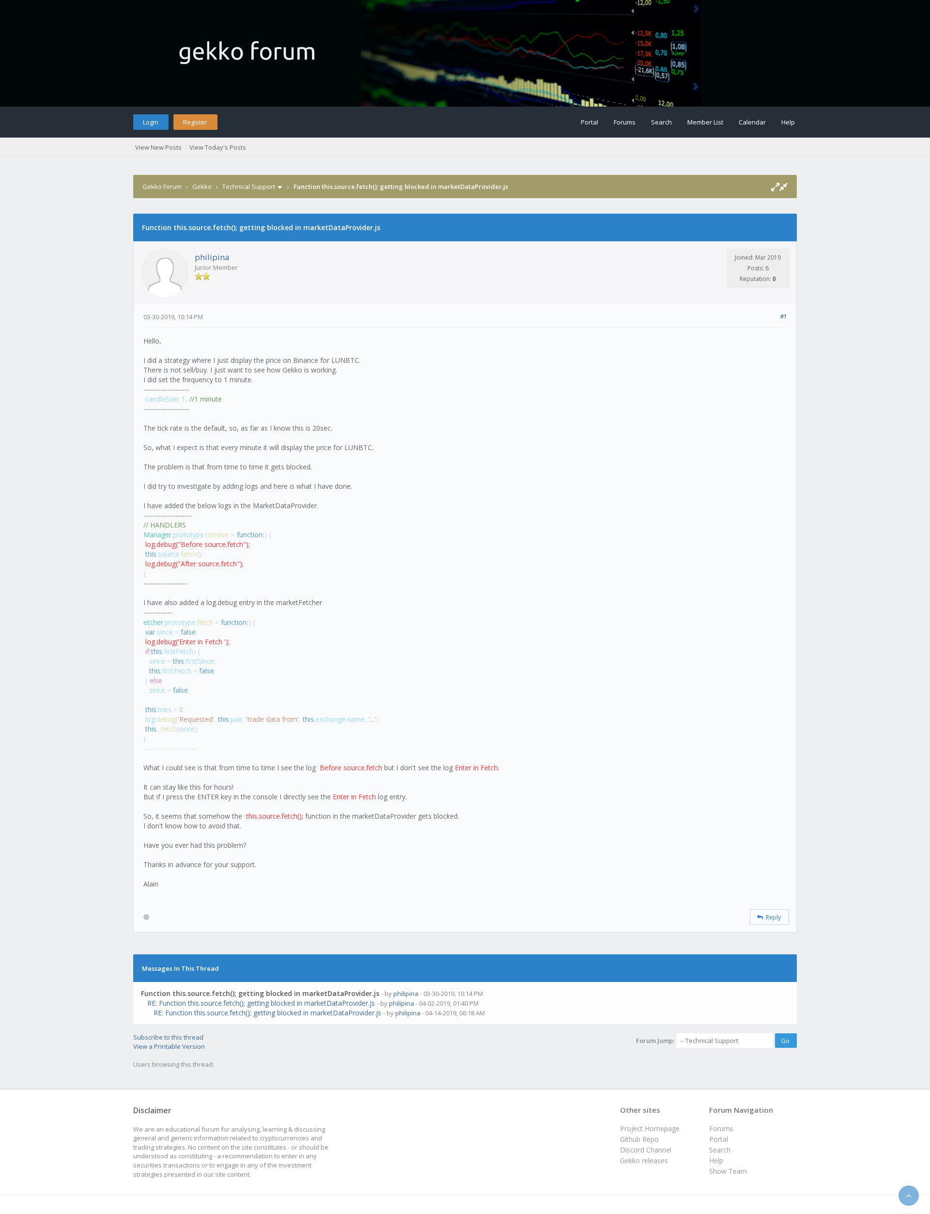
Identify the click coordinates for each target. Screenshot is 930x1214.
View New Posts (158, 147)
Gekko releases (644, 1160)
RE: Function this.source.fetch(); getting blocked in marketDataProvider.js (261, 1003)
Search (661, 122)
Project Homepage (650, 1128)
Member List (705, 122)
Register (195, 122)
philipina (212, 257)
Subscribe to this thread (168, 1037)
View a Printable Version (169, 1046)
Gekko (202, 186)
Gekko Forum (162, 186)
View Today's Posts (217, 147)
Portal (589, 122)
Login (150, 122)
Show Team (728, 1171)
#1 (783, 316)
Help (788, 122)
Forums (625, 122)
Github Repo (639, 1139)
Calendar (752, 122)
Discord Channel (645, 1149)
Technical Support (248, 186)
